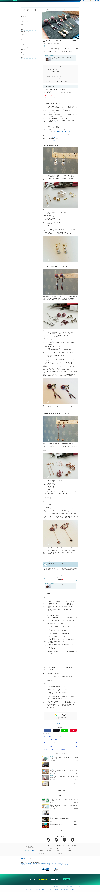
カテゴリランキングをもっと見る (60, 790)
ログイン (23, 19)
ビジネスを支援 (38, 889)
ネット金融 (60, 889)
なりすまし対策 (60, 864)
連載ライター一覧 (24, 21)
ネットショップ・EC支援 (31, 889)
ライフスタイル (24, 41)
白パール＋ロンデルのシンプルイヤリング (53, 76)
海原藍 (77, 760)
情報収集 (56, 889)
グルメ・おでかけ (24, 47)
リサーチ (53, 889)
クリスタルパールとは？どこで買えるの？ (53, 71)
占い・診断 (23, 52)
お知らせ (23, 13)
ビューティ (23, 36)
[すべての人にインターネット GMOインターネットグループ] (92, 1)
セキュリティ (42, 889)
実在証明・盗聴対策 (23, 864)
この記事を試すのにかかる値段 (51, 69)
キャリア (23, 54)
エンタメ (23, 44)
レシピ (22, 39)
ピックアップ (23, 57)
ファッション (23, 34)
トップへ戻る (60, 723)
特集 (22, 29)
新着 (22, 24)
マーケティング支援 (48, 889)
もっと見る (60, 830)
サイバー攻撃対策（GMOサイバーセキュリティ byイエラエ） (36, 864)
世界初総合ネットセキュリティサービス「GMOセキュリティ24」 (29, 863)
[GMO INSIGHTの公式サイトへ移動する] (25, 859)
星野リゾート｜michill (25, 31)
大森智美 (77, 773)
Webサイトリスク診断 (50, 863)
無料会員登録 (23, 16)
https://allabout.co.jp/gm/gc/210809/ (62, 131)
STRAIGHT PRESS (75, 802)
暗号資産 (64, 889)
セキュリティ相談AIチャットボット (59, 863)
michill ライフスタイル (48, 45)
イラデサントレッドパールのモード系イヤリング (55, 78)
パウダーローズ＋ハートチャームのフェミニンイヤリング (56, 81)
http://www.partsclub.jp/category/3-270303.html (54, 341)
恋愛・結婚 (23, 49)
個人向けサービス (68, 889)
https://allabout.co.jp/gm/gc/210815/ (51, 137)
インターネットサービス (23, 889)
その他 (73, 889)
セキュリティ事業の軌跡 (66, 864)
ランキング (23, 26)
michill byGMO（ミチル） (46, 9)
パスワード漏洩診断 (43, 863)
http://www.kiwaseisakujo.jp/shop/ (62, 121)
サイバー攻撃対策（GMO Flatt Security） (51, 864)
